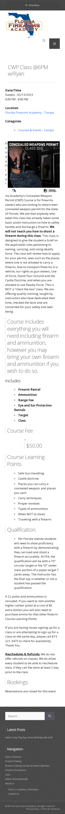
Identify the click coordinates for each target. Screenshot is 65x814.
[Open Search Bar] (44, 40)
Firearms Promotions (15, 770)
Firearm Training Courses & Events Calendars (27, 765)
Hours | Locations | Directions (23, 789)
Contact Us (13, 793)
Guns (7, 774)
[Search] (50, 716)
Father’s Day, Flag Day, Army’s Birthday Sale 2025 (29, 737)
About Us (9, 783)
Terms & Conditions (50, 809)
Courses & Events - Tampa (36, 130)
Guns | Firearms (13, 756)
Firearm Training (13, 761)
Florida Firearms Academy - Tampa (29, 112)
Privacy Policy (32, 809)
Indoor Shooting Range (16, 779)
